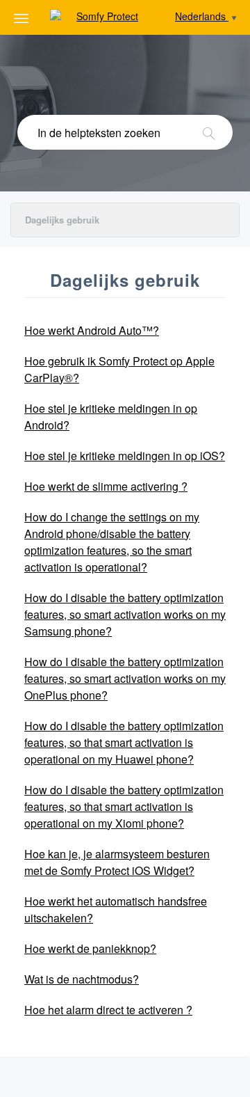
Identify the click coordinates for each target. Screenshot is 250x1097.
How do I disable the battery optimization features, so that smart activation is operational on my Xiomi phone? (124, 806)
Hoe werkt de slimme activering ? (106, 486)
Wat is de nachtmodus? (81, 979)
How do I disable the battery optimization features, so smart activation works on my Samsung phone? (125, 614)
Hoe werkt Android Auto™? (91, 330)
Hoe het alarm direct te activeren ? (108, 1010)
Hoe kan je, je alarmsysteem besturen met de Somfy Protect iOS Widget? (117, 862)
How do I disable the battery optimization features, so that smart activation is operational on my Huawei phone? (124, 742)
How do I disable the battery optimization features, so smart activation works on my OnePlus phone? (125, 678)
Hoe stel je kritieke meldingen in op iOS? (124, 456)
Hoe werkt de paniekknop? (90, 948)
